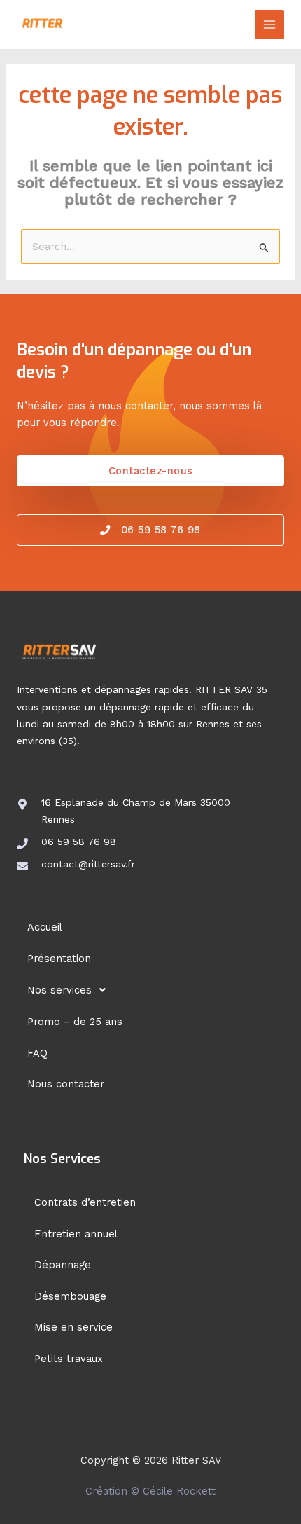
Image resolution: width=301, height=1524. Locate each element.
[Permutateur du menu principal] (269, 24)
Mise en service (73, 1327)
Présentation (59, 958)
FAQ (37, 1053)
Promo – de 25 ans (74, 1021)
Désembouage (70, 1296)
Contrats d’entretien (85, 1202)
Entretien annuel (76, 1234)
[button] (150, 990)
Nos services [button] (59, 990)
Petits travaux (68, 1358)
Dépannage (62, 1264)
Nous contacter (65, 1084)
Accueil (44, 927)
